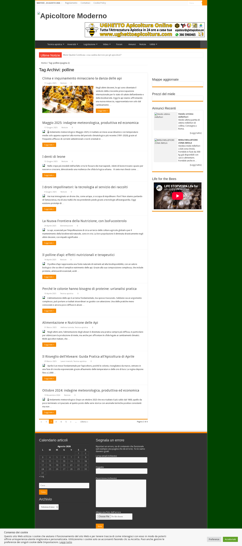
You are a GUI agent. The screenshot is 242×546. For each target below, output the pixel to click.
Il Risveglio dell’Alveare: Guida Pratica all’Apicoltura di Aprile (88, 356)
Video (105, 44)
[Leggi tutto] (196, 133)
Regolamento (71, 3)
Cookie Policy (100, 3)
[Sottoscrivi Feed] (147, 69)
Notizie (142, 44)
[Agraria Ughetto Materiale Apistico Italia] (145, 29)
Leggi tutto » (103, 111)
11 (50, 461)
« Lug (41, 476)
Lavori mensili (66, 361)
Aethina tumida (67, 327)
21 (71, 465)
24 (42, 469)
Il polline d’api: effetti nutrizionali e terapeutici (78, 255)
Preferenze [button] (214, 539)
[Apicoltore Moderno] (72, 15)
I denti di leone (53, 157)
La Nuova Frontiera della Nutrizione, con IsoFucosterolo (84, 221)
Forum (119, 44)
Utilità (152, 44)
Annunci (132, 44)
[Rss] (185, 3)
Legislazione (89, 44)
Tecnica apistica (54, 44)
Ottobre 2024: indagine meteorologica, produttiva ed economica (90, 390)
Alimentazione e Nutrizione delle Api (70, 323)
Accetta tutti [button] (230, 539)
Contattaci (85, 3)
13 (64, 461)
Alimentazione (66, 226)
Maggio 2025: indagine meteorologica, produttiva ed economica (90, 123)
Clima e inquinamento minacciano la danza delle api (82, 78)
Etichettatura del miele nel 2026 (77, 55)
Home (41, 43)
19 (57, 465)
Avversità (71, 44)
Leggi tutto (65, 542)
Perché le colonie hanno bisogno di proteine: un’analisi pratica (89, 289)
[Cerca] (204, 2)
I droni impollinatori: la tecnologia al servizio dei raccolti (85, 187)
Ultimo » (84, 421)
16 (85, 461)
